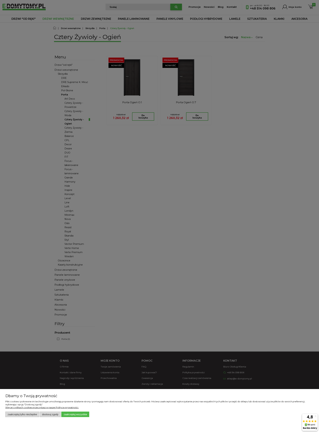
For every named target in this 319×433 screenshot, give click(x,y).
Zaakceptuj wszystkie (75, 414)
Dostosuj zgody (50, 414)
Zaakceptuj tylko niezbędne (22, 414)
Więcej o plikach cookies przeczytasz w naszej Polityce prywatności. (42, 407)
